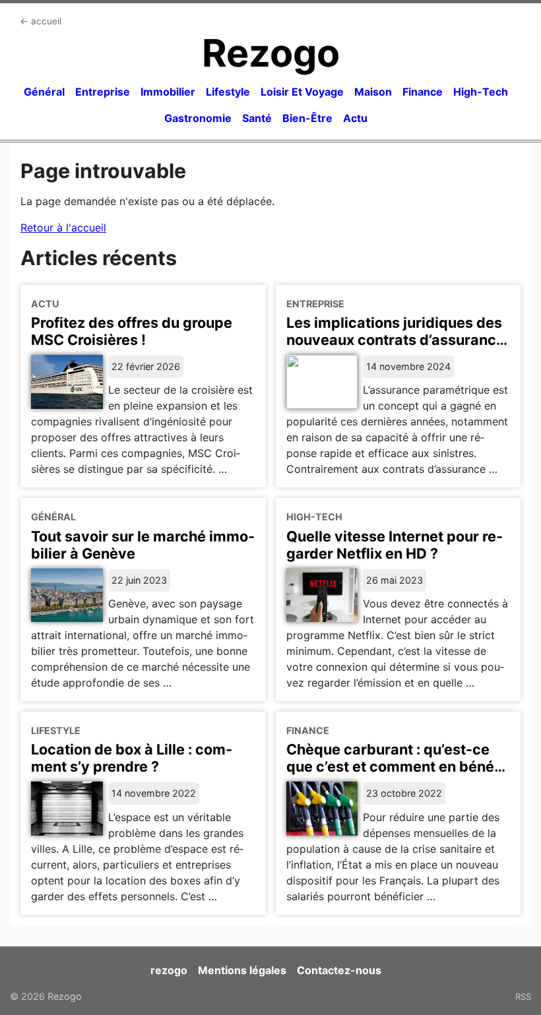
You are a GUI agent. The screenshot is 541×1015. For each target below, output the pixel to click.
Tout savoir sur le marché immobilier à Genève (143, 545)
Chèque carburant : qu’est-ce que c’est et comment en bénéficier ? (398, 766)
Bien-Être (307, 118)
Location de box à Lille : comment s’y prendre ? (131, 758)
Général (44, 91)
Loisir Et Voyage (302, 91)
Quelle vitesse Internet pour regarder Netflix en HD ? (394, 545)
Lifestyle (228, 91)
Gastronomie (198, 118)
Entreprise (102, 91)
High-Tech (480, 91)
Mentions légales (242, 970)
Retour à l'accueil (63, 227)
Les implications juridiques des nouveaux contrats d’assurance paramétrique (395, 339)
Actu (355, 118)
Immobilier (168, 91)
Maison (373, 91)
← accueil (40, 21)
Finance (422, 91)
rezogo (168, 970)
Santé (257, 118)
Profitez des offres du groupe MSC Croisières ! (131, 331)
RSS (523, 996)
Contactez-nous (339, 970)
